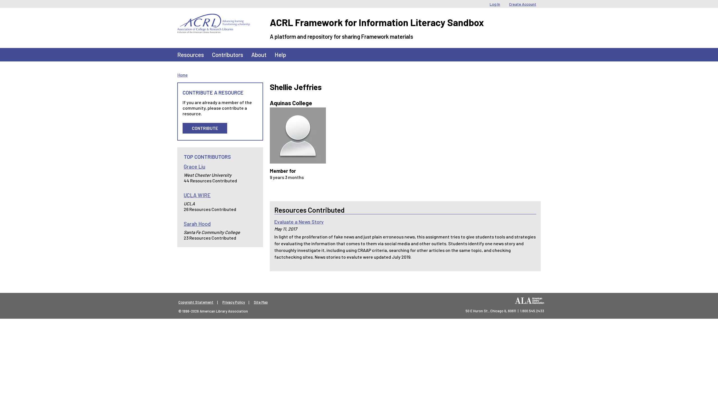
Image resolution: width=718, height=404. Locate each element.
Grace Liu (194, 166)
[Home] (213, 18)
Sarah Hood (197, 224)
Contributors (227, 54)
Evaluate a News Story (299, 222)
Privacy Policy (233, 302)
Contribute (205, 128)
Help (280, 54)
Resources (190, 54)
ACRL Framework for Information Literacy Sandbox (377, 22)
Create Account (522, 4)
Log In (495, 4)
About (258, 54)
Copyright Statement (195, 302)
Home (182, 74)
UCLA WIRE (197, 195)
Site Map (261, 302)
